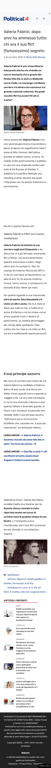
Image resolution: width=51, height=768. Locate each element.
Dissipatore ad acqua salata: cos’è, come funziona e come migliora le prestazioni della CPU (26, 648)
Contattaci (25, 746)
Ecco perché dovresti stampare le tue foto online (25, 631)
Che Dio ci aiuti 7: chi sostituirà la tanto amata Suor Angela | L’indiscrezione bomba (25, 455)
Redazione (13, 764)
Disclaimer (38, 764)
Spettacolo (13, 574)
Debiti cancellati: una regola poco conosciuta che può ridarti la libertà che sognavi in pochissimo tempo (26, 614)
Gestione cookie (44, 766)
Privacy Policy (25, 764)
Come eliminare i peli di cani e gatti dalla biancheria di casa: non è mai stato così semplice (26, 667)
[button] (37, 18)
